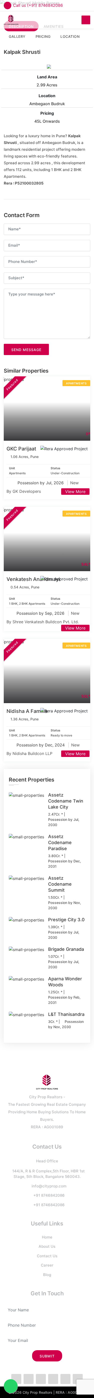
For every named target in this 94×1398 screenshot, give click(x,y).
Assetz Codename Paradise (60, 842)
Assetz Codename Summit (60, 884)
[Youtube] (78, 1379)
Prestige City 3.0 (66, 919)
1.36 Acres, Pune (25, 719)
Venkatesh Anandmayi (33, 579)
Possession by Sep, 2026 (41, 613)
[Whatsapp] (41, 1379)
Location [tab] (69, 36)
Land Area (47, 76)
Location (47, 95)
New (74, 482)
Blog (47, 1274)
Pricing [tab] (43, 36)
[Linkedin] (65, 1379)
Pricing (47, 113)
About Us (47, 1246)
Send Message (26, 350)
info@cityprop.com (49, 1186)
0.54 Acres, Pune (25, 587)
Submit (47, 1356)
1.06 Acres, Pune (25, 456)
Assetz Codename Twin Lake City (65, 801)
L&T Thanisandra (66, 1014)
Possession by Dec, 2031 (64, 863)
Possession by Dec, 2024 (41, 744)
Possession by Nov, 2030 (64, 905)
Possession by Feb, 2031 (64, 1000)
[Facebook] (16, 1379)
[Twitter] (29, 1379)
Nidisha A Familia (27, 711)
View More (75, 491)
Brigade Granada (66, 949)
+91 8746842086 (49, 1195)
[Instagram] (53, 1379)
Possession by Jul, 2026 (41, 482)
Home (47, 1237)
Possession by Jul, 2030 (63, 822)
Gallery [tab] (17, 36)
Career (47, 1265)
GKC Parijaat (21, 449)
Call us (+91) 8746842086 (38, 5)
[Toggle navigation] (85, 20)
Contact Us (47, 1256)
